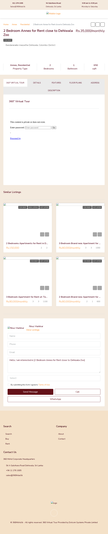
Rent (7, 443)
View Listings (33, 329)
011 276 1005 (17, 3)
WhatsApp (55, 399)
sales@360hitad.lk (14, 475)
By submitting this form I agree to (30, 385)
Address (95, 83)
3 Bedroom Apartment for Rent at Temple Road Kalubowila (37, 296)
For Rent (7, 40)
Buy (7, 439)
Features (56, 83)
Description (54, 90)
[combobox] (54, 378)
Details (37, 83)
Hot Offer (44, 207)
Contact (61, 439)
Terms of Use (44, 385)
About (61, 434)
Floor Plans (75, 83)
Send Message (30, 391)
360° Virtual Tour (15, 83)
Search (8, 434)
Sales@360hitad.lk (17, 6)
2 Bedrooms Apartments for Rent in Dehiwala (30, 243)
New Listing (33, 207)
